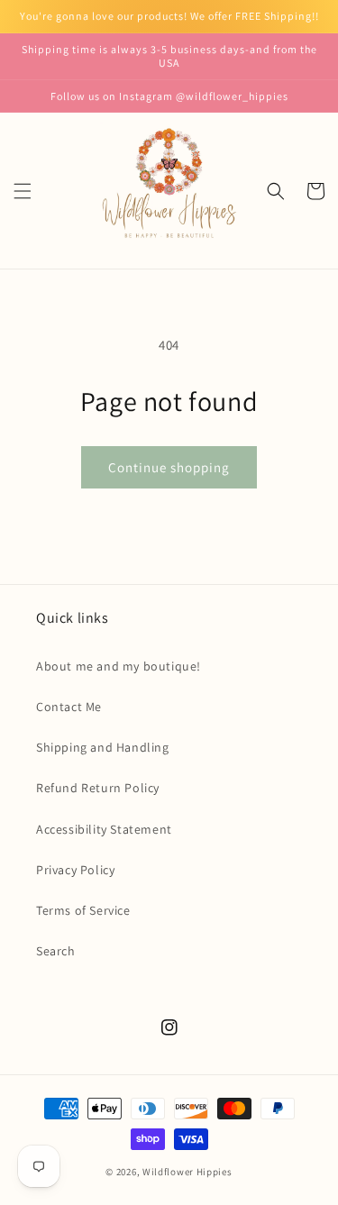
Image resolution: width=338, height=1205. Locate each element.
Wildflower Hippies (187, 1171)
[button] (22, 191)
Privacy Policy (75, 870)
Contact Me (69, 706)
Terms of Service (83, 910)
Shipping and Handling (102, 747)
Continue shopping (169, 467)
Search (56, 951)
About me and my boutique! (118, 666)
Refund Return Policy (98, 788)
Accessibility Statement (104, 829)
